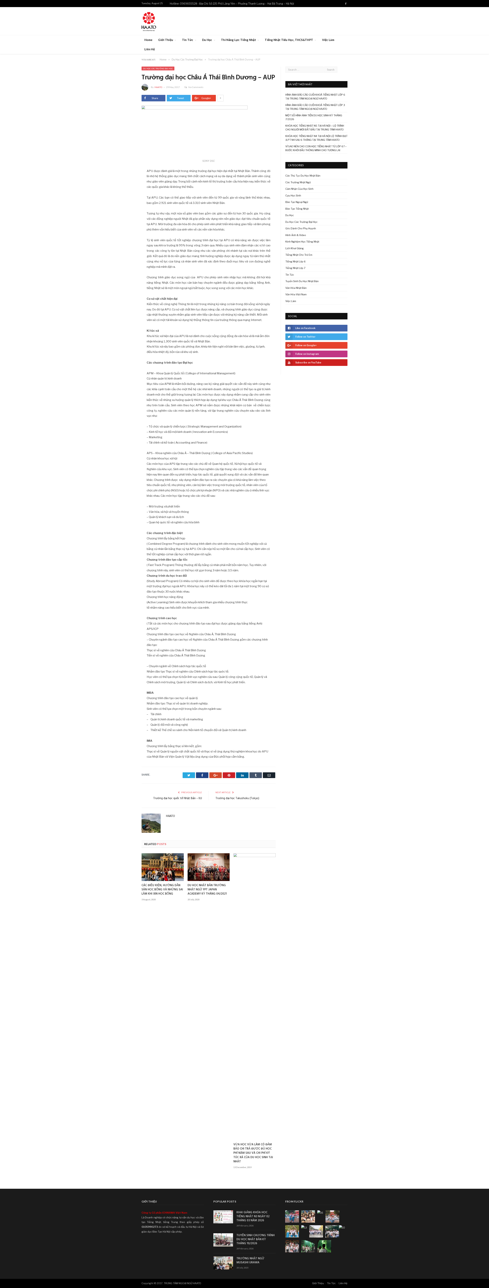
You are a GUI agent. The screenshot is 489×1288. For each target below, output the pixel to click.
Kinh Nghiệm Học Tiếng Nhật (302, 241)
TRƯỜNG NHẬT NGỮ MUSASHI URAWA (250, 1261)
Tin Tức (187, 40)
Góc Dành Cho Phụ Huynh (300, 228)
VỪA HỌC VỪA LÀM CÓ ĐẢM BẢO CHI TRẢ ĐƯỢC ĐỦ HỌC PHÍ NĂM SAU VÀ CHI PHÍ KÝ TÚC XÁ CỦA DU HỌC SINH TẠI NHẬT (253, 1153)
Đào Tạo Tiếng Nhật (297, 208)
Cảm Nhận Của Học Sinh (299, 188)
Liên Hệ (149, 49)
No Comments (195, 87)
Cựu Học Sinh (293, 195)
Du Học (207, 40)
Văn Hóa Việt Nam (296, 294)
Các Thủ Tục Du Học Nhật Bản (302, 175)
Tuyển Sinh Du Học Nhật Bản (302, 281)
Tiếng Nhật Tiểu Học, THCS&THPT (289, 40)
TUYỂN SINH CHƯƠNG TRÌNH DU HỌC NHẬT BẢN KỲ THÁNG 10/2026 (255, 1239)
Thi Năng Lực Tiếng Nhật (238, 40)
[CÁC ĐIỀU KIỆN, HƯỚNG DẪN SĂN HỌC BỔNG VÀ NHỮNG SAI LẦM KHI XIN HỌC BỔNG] (163, 867)
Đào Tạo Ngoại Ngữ (296, 202)
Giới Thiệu (165, 40)
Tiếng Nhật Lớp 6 (295, 261)
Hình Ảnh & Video (295, 235)
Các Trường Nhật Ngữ (298, 182)
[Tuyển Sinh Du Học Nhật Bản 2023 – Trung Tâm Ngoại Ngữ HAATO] (149, 21)
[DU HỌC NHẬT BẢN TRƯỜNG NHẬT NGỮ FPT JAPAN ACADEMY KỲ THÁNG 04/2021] (209, 867)
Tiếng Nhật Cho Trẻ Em (298, 254)
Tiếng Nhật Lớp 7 (295, 267)
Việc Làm (328, 40)
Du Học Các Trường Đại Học (158, 68)
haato (158, 87)
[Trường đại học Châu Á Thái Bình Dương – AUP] (209, 132)
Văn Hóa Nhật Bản (296, 287)
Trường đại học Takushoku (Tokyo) (237, 798)
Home (148, 40)
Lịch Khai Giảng (294, 248)
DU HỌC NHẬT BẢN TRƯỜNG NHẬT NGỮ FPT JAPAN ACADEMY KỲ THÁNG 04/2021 (207, 889)
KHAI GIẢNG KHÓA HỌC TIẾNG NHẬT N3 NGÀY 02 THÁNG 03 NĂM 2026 (253, 1217)
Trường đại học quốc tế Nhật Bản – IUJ (177, 798)
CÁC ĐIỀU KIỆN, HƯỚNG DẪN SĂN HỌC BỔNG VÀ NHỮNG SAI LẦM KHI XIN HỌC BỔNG (162, 889)
